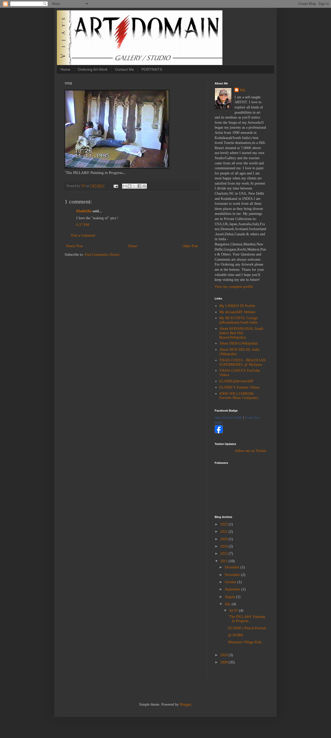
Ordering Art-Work (93, 69)
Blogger (185, 704)
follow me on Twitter (250, 451)
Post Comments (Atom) (102, 255)
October (231, 582)
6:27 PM (82, 225)
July (228, 604)
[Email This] (124, 186)
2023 (224, 524)
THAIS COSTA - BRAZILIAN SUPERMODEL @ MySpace (242, 362)
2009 (224, 662)
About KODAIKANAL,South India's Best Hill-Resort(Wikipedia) (241, 333)
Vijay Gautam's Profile (228, 417)
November (233, 575)
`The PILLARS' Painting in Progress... (246, 619)
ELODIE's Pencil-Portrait (247, 628)
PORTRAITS (151, 69)
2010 (224, 655)
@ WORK (235, 635)
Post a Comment (83, 235)
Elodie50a (84, 211)
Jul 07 (234, 610)
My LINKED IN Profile (237, 306)
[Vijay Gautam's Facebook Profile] (219, 432)
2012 (224, 554)
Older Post (190, 246)
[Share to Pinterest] (144, 186)
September (233, 589)
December (232, 567)
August (230, 597)
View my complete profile (234, 287)
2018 (224, 539)
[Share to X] (134, 186)
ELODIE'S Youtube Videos (239, 387)
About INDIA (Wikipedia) (238, 343)
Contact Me (124, 69)
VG (242, 90)
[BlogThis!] (129, 186)
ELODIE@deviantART (236, 381)
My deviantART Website (237, 312)
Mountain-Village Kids (244, 642)
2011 (224, 561)
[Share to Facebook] (139, 186)
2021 (224, 532)
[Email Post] (115, 186)
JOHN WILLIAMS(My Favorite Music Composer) (238, 396)
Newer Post (74, 246)
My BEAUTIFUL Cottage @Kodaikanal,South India (238, 320)
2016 (224, 546)
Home (65, 69)
